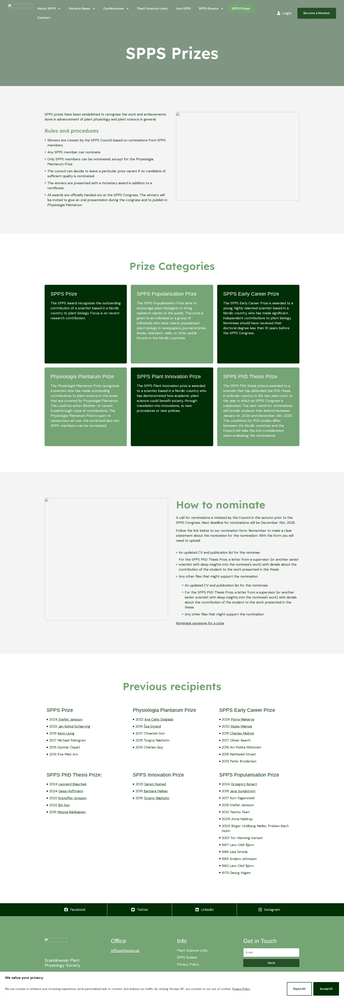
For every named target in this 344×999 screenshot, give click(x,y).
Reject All (299, 988)
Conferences (113, 8)
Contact (43, 18)
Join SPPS (183, 8)
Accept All (326, 988)
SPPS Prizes (241, 8)
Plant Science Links (152, 8)
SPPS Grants (209, 8)
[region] (172, 985)
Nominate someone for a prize (200, 623)
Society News (79, 8)
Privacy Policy (241, 989)
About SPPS (46, 8)
